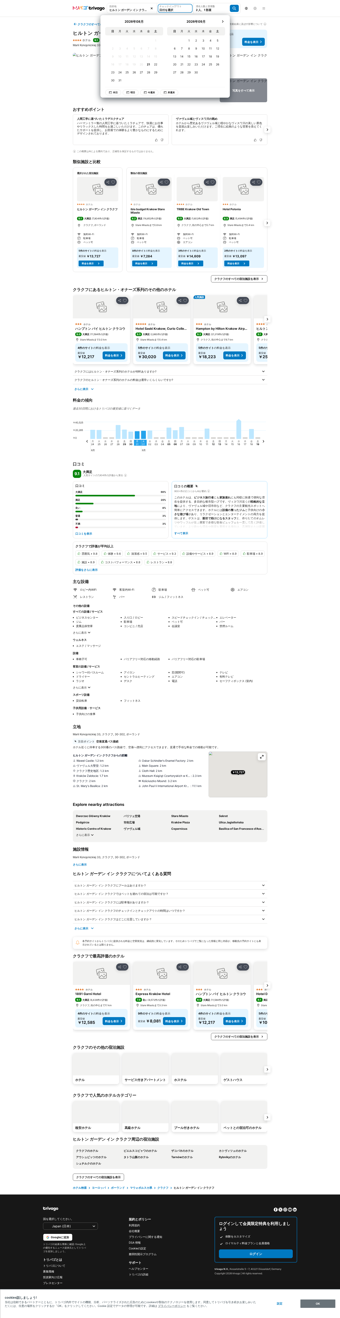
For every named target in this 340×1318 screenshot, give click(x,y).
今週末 (151, 92)
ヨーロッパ (99, 1187)
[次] (222, 21)
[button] (132, 8)
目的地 (113, 6)
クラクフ (163, 1187)
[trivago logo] (89, 8)
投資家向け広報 (53, 1277)
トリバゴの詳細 (138, 1274)
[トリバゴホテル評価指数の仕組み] (125, 475)
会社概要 (134, 1231)
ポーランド (118, 1187)
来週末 (171, 92)
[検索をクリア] (151, 8)
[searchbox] (132, 10)
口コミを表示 (83, 533)
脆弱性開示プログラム (143, 1254)
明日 (132, 92)
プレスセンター (53, 1283)
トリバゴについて (54, 1265)
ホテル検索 (80, 1187)
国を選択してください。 (58, 1219)
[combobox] (132, 8)
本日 (115, 92)
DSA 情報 (135, 1242)
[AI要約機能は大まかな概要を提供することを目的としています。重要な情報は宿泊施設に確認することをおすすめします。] (74, 151)
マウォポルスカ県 (141, 1187)
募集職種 (48, 1271)
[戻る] (87, 442)
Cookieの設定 (137, 1248)
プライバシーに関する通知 (145, 1236)
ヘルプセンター (138, 1268)
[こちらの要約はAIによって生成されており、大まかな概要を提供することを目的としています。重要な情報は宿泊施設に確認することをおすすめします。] (208, 491)
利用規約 (134, 1225)
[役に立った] (156, 140)
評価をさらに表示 (86, 569)
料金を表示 (251, 42)
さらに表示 (81, 389)
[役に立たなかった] (162, 140)
